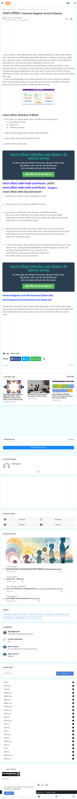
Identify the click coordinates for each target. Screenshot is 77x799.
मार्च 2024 (38, 738)
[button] (75, 3)
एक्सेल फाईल (12, 9)
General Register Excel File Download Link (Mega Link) (27, 299)
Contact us (39, 792)
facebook (22, 519)
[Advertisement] (38, 492)
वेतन (67, 615)
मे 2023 (39, 748)
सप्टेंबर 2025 (39, 710)
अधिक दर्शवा (70, 377)
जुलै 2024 (38, 724)
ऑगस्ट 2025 (39, 714)
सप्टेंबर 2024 (38, 721)
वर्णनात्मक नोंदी (59, 615)
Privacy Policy (51, 792)
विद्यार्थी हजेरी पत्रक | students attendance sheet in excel (37, 395)
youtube (58, 524)
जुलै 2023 (39, 745)
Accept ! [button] (9, 793)
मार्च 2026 (39, 689)
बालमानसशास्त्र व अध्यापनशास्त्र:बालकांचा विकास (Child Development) (34, 569)
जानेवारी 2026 (39, 696)
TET (40, 618)
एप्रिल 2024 (38, 735)
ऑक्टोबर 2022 (38, 755)
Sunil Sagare (16, 464)
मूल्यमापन (49, 615)
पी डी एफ (41, 615)
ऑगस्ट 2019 (38, 759)
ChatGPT (33, 618)
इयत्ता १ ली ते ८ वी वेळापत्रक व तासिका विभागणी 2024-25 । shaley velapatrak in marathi (34, 589)
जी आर (25, 615)
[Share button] (44, 359)
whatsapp (58, 519)
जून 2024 (38, 728)
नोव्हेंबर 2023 (39, 741)
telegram (22, 524)
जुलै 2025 (38, 717)
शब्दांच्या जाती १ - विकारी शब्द (15, 579)
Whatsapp (36, 359)
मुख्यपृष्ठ (5, 9)
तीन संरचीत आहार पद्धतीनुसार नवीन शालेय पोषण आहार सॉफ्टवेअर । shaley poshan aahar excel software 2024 (13, 397)
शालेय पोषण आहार (9, 618)
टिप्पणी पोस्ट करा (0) (38, 448)
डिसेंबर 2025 (39, 700)
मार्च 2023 (39, 752)
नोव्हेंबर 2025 (39, 703)
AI (27, 618)
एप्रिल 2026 (38, 686)
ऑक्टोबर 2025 (39, 707)
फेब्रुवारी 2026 (39, 693)
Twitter (27, 359)
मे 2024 (38, 731)
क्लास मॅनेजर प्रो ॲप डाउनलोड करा (38, 174)
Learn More (16, 789)
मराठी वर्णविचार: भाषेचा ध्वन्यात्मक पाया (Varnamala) (23, 599)
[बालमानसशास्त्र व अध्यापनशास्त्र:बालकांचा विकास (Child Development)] (38, 550)
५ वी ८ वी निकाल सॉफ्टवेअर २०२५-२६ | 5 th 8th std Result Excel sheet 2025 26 (62, 396)
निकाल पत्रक (32, 615)
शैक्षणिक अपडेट (20, 618)
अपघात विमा (7, 615)
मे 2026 (39, 682)
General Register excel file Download (22, 295)
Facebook (16, 359)
